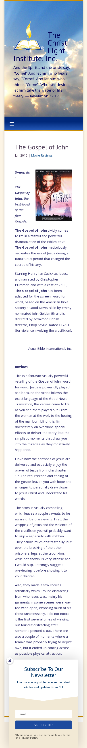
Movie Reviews (42, 155)
